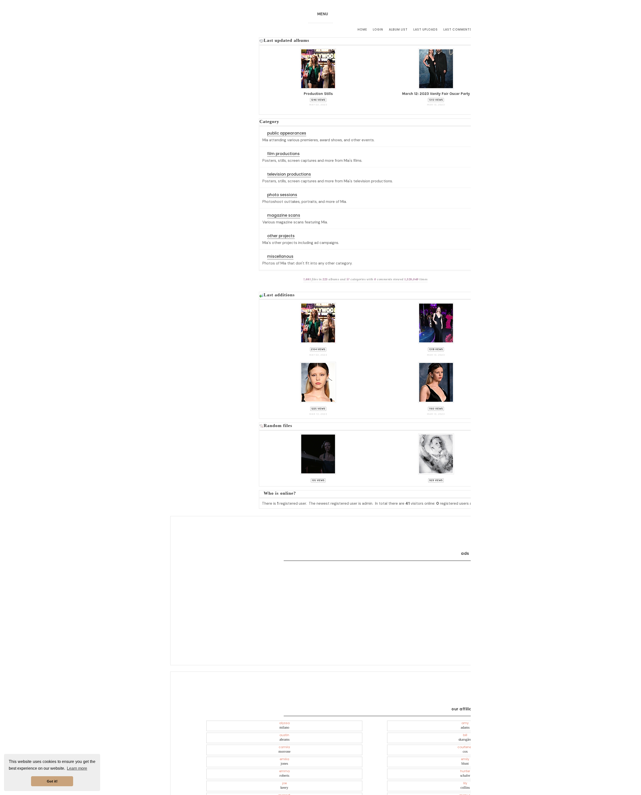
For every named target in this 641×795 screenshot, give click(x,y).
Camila (284, 746)
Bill (465, 734)
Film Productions (283, 154)
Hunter (465, 770)
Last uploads (425, 29)
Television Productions (289, 175)
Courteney (465, 746)
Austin (284, 734)
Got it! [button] (52, 781)
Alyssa (284, 722)
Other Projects (281, 236)
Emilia (284, 758)
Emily (465, 758)
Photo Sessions (282, 195)
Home (362, 29)
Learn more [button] (77, 768)
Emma (284, 770)
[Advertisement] (465, 593)
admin (367, 501)
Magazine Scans (283, 216)
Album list (398, 29)
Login (378, 29)
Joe (284, 782)
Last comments (457, 29)
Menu (322, 14)
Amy (465, 722)
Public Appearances (286, 134)
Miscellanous (280, 257)
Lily (465, 782)
